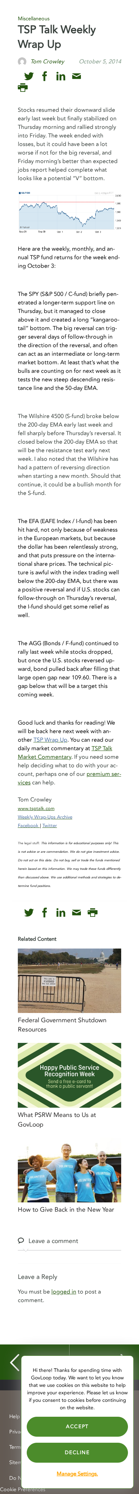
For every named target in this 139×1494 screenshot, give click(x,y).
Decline (77, 1452)
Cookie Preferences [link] (22, 1489)
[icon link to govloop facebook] (45, 76)
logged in (63, 1292)
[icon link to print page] (22, 88)
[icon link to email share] (76, 76)
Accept (77, 1426)
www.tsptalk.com (36, 808)
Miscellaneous (34, 18)
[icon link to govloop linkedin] (61, 76)
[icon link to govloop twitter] (29, 76)
